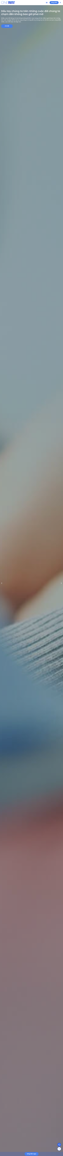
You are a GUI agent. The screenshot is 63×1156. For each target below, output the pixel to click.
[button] (46, 2)
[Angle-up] (59, 1149)
